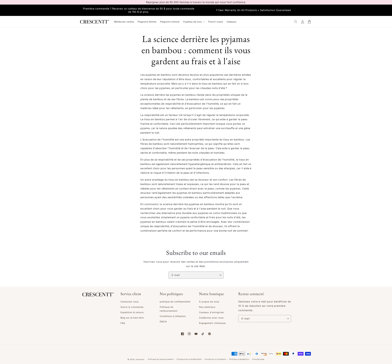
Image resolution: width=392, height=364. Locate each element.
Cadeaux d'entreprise (211, 312)
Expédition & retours (132, 312)
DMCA (163, 321)
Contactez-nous (130, 301)
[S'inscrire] (220, 275)
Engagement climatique (212, 323)
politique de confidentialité (175, 301)
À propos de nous (209, 301)
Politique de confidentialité (189, 359)
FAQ (123, 323)
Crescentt (140, 359)
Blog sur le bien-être (132, 317)
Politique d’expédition (239, 359)
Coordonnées (258, 359)
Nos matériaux (207, 307)
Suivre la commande (132, 307)
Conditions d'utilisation (173, 316)
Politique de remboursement (168, 309)
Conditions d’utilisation (215, 359)
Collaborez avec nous (211, 317)
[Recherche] (295, 21)
